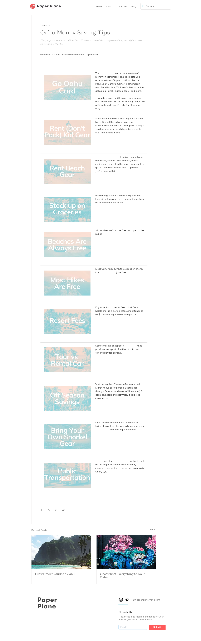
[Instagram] (120, 599)
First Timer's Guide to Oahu (55, 574)
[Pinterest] (126, 599)
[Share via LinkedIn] (56, 510)
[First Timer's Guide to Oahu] (61, 552)
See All (153, 529)
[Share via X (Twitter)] (49, 510)
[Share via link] (63, 510)
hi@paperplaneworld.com (146, 599)
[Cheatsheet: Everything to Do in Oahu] (126, 552)
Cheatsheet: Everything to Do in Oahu (123, 575)
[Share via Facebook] (41, 510)
